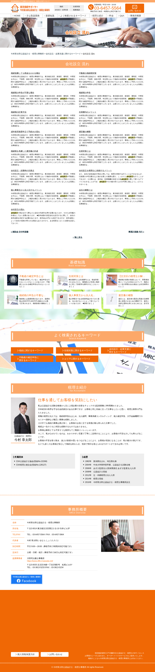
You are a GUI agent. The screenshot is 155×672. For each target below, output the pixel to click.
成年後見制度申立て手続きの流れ (25, 132)
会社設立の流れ (17, 209)
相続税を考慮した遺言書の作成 (24, 151)
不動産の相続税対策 (87, 73)
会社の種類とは (86, 190)
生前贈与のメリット (87, 112)
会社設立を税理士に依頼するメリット (95, 171)
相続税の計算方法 (18, 112)
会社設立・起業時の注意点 (22, 171)
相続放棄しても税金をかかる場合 (25, 73)
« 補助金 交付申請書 (19, 232)
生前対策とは (85, 151)
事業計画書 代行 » (136, 232)
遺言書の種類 (85, 132)
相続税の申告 (85, 93)
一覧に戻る (77, 237)
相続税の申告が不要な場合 (22, 93)
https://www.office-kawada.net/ (40, 561)
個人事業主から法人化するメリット (26, 190)
